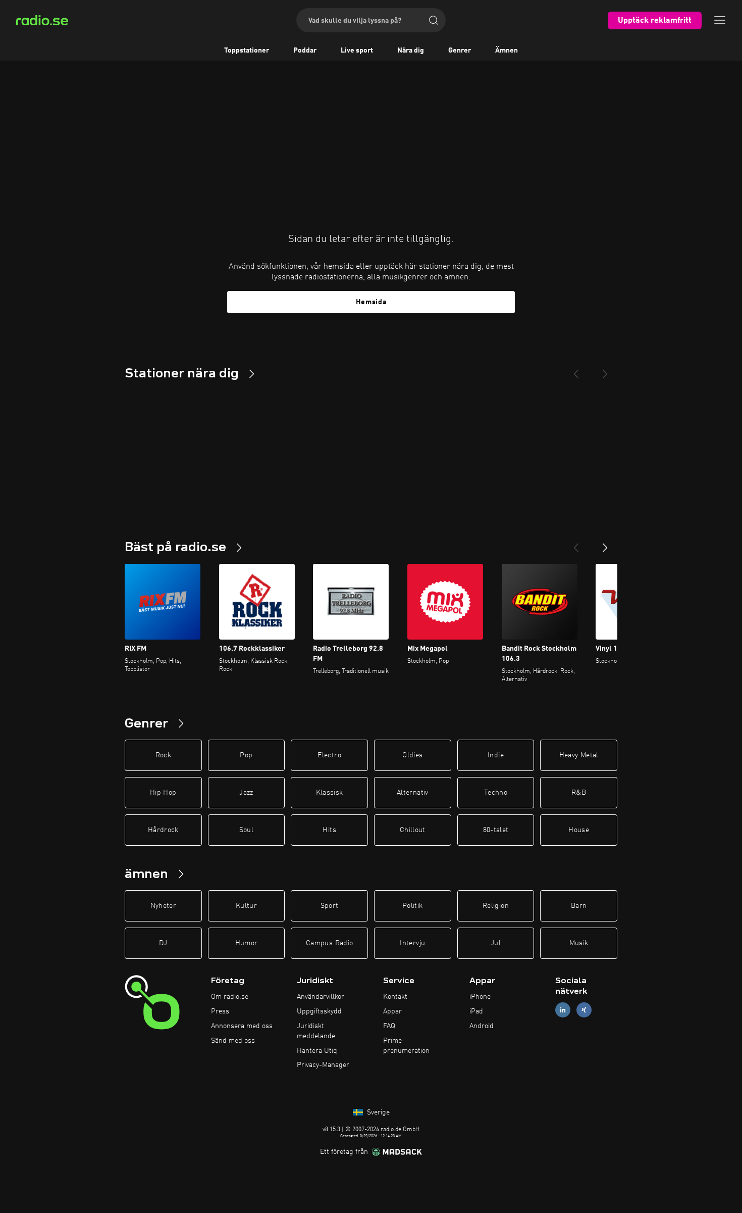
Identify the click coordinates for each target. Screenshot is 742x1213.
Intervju (412, 943)
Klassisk (329, 792)
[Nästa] (605, 543)
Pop (246, 755)
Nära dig (410, 50)
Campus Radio (329, 943)
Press (220, 1011)
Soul (246, 830)
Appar (392, 1011)
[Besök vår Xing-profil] (584, 1010)
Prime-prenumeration (406, 1045)
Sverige (377, 1112)
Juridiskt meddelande (316, 1031)
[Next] (605, 370)
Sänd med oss (233, 1040)
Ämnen (506, 50)
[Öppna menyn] (720, 20)
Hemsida (371, 302)
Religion (496, 905)
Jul (496, 943)
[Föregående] (576, 543)
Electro (329, 755)
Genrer (459, 50)
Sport (330, 905)
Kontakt (395, 996)
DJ (163, 943)
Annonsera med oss (242, 1026)
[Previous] (576, 370)
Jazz (246, 792)
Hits (329, 830)
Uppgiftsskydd (319, 1011)
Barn (579, 905)
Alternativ (413, 792)
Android (481, 1026)
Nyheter (163, 905)
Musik (579, 943)
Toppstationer (246, 50)
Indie (496, 755)
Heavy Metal (579, 755)
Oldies (412, 755)
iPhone (480, 996)
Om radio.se (229, 996)
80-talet (496, 830)
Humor (246, 943)
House (578, 830)
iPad (476, 1011)
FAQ (389, 1026)
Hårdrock (163, 830)
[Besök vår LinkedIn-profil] (563, 1010)
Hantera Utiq (317, 1050)
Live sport (357, 50)
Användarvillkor (320, 996)
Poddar (304, 50)
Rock (163, 755)
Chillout (413, 830)
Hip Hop (163, 792)
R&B (578, 792)
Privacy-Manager (323, 1065)
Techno (495, 792)
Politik (412, 905)
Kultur (246, 905)
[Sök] (434, 20)
